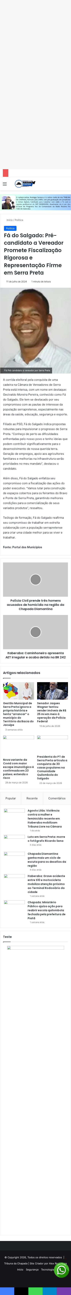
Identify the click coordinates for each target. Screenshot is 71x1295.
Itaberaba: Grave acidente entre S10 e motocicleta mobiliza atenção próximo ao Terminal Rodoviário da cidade (46, 884)
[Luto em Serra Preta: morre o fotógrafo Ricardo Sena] (14, 842)
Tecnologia (47, 1269)
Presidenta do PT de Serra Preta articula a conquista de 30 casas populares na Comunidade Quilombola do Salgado (52, 767)
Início (9, 219)
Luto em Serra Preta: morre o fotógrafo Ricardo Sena (46, 839)
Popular (10, 798)
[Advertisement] (35, 13)
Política (19, 219)
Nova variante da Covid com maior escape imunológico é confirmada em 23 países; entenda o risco (18, 769)
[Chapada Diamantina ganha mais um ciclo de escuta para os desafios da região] (14, 859)
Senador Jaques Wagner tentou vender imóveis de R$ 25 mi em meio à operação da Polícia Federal (51, 712)
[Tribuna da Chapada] (24, 184)
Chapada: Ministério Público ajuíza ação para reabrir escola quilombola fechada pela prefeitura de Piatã (47, 910)
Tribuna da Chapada (15, 1263)
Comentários (57, 798)
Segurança (32, 1269)
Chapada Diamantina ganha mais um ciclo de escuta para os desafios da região (47, 860)
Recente (32, 798)
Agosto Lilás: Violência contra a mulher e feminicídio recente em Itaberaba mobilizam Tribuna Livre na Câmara (45, 818)
